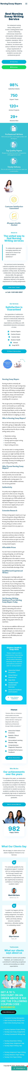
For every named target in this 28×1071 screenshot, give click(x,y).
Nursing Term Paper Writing (13, 1057)
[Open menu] (26, 3)
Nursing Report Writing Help (13, 1045)
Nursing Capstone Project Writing (14, 1029)
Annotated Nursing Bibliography (14, 1018)
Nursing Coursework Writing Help (14, 1034)
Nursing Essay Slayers (10, 379)
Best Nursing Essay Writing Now (14, 1020)
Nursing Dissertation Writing (13, 1041)
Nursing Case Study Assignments (14, 1032)
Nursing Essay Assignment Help (14, 1043)
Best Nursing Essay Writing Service (14, 16)
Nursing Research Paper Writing (14, 1054)
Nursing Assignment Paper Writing (15, 1052)
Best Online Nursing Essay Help (14, 1023)
